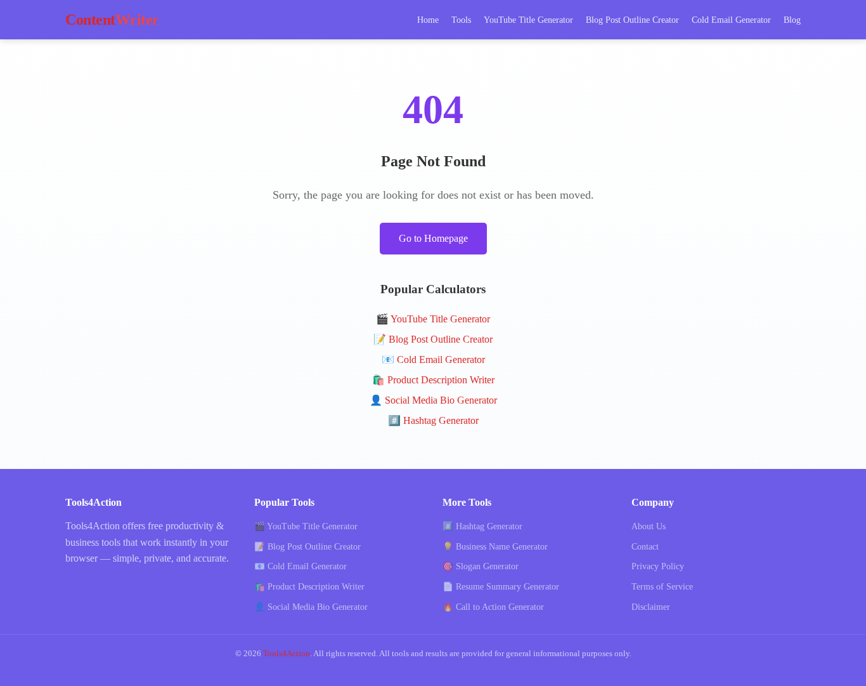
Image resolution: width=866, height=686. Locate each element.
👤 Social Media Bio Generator (433, 400)
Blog (792, 20)
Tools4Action (286, 653)
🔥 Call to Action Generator (493, 607)
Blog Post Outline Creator (632, 20)
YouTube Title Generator (528, 20)
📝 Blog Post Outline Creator (433, 339)
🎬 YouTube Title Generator (433, 318)
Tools (461, 20)
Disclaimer (650, 607)
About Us (648, 526)
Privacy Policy (657, 566)
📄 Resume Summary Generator (501, 586)
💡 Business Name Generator (495, 546)
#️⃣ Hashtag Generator (433, 420)
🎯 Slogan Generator (481, 566)
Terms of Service (662, 586)
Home (428, 20)
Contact (645, 546)
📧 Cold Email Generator (433, 359)
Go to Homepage (433, 238)
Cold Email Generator (731, 20)
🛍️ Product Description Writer (433, 379)
